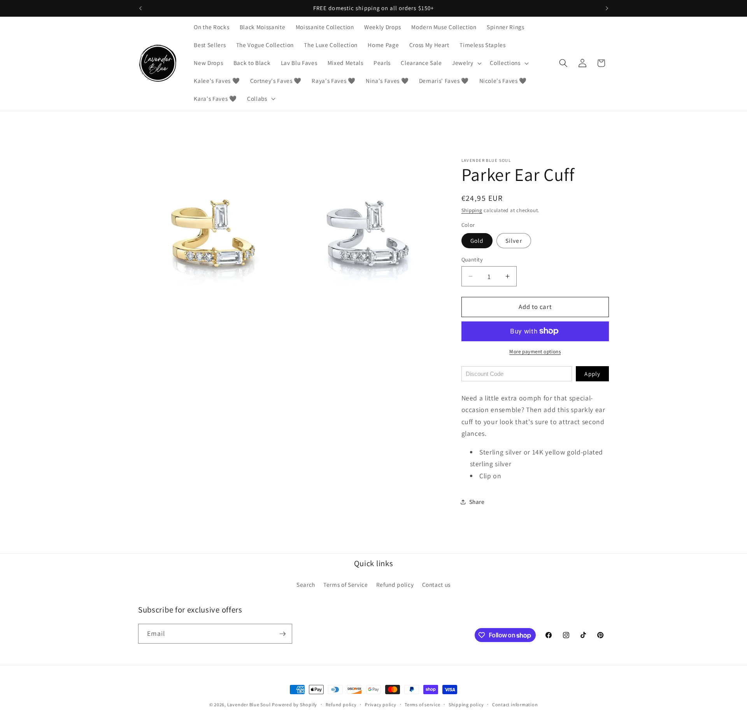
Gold (477, 240)
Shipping (471, 210)
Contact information (515, 704)
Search (305, 584)
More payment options (535, 351)
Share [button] (477, 501)
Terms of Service (345, 584)
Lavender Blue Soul (249, 704)
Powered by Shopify (294, 704)
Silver (513, 240)
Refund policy (395, 584)
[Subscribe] (282, 634)
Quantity (472, 259)
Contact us (436, 584)
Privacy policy (380, 704)
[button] (466, 63)
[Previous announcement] (140, 8)
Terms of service (422, 704)
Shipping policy (466, 704)
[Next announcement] (606, 8)
